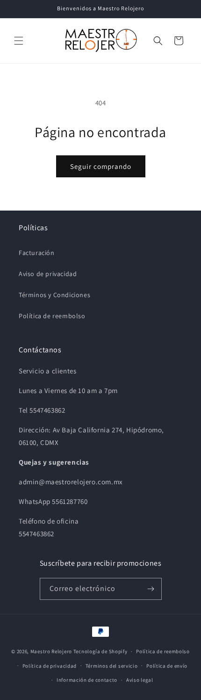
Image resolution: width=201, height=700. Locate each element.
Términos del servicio (112, 666)
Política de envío (166, 666)
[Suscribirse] (151, 589)
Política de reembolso (52, 316)
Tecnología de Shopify (100, 651)
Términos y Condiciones (54, 295)
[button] (18, 40)
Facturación (37, 252)
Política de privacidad (49, 666)
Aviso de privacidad (48, 274)
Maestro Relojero (51, 651)
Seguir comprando (100, 166)
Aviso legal (139, 680)
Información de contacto (87, 680)
